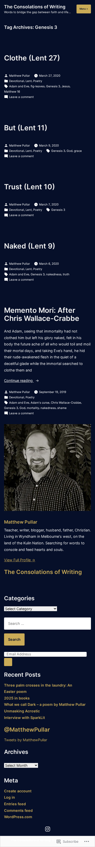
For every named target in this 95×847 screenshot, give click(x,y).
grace (78, 151)
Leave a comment (21, 97)
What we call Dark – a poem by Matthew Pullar (45, 704)
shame (62, 408)
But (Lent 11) (25, 127)
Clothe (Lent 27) (32, 58)
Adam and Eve (19, 86)
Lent (29, 81)
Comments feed (18, 810)
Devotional (16, 81)
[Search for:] (47, 623)
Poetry (37, 81)
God (69, 151)
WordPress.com (18, 817)
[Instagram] (47, 828)
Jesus (66, 86)
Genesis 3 (53, 86)
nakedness (53, 274)
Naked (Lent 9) (29, 246)
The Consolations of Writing (34, 6)
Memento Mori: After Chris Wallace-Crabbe (41, 314)
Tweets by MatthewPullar (25, 740)
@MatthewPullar (27, 729)
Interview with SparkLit (24, 717)
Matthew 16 (12, 91)
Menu (85, 8)
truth (66, 274)
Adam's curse (40, 402)
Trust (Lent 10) (29, 186)
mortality (33, 408)
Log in (9, 797)
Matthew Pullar (19, 75)
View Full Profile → (19, 560)
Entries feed (15, 804)
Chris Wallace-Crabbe (66, 402)
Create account (17, 791)
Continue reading (19, 381)
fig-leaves (38, 86)
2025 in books (17, 698)
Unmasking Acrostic (22, 711)
